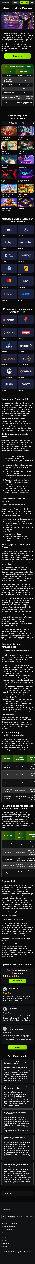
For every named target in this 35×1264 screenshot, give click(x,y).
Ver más (17, 1047)
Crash (19, 123)
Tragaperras (28, 123)
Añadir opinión (17, 980)
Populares (5, 123)
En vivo (12, 123)
